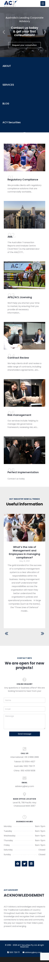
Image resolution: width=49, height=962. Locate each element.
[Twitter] (24, 863)
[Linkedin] (31, 863)
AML (10, 236)
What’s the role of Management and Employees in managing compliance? (24, 552)
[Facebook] (17, 863)
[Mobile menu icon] (42, 3)
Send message (24, 734)
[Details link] (24, 528)
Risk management (19, 415)
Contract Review (18, 357)
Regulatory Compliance (23, 179)
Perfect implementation (23, 472)
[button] (3, 32)
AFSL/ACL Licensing (20, 297)
